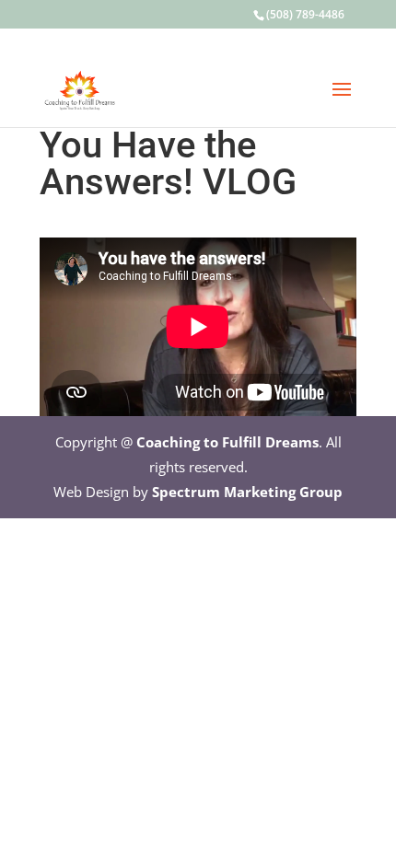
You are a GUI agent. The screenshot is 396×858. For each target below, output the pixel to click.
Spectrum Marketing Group (247, 491)
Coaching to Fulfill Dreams (227, 442)
